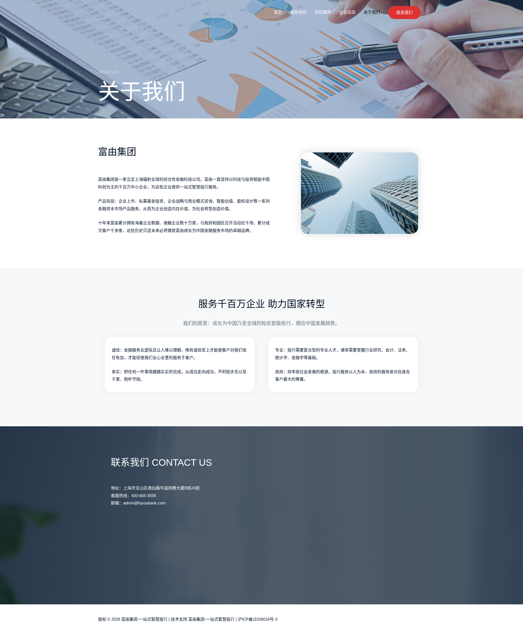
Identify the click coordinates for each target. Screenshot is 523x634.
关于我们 (372, 12)
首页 (278, 12)
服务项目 (298, 12)
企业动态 (347, 12)
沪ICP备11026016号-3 (257, 619)
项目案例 (323, 12)
